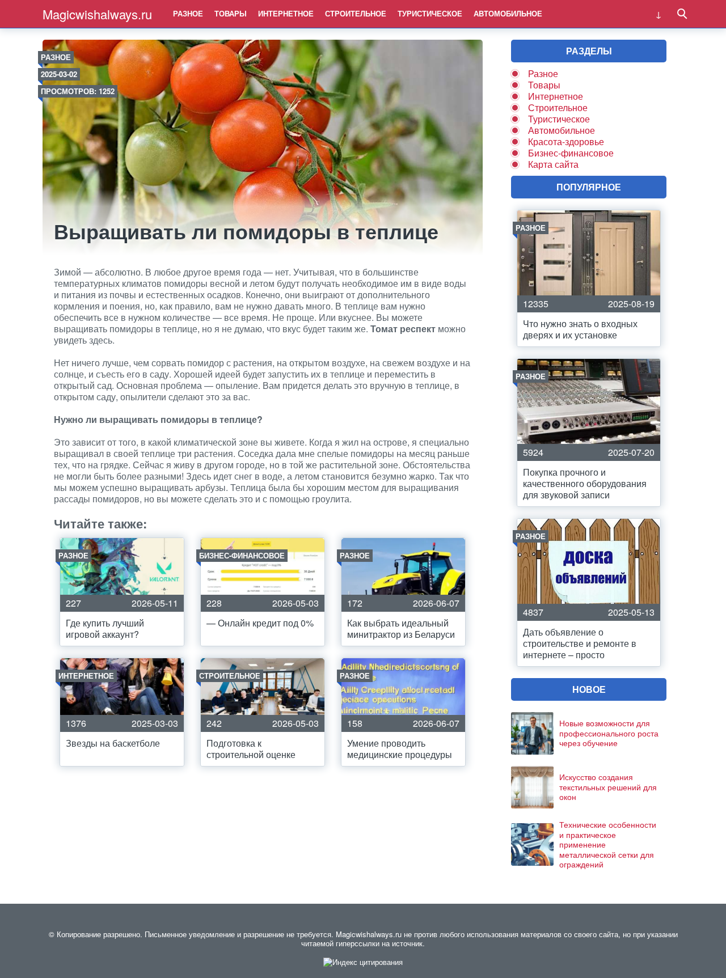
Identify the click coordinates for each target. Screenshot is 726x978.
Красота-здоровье (566, 141)
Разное (188, 13)
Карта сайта (553, 164)
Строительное (355, 13)
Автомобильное (508, 13)
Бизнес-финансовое (571, 152)
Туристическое (430, 13)
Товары (230, 13)
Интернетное (286, 13)
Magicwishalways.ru (97, 14)
